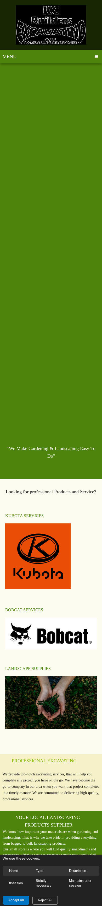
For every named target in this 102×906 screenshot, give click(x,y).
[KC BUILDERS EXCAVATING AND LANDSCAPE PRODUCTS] (51, 25)
